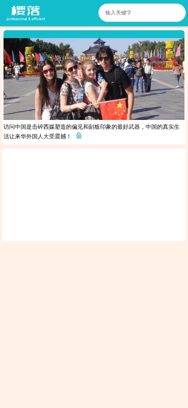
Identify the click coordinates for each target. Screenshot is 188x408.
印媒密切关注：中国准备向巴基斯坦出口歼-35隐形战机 (136, 346)
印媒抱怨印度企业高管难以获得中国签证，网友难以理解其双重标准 (136, 295)
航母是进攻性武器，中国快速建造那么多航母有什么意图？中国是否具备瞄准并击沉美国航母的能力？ (91, 251)
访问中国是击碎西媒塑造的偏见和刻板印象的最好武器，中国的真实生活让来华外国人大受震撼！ (91, 131)
